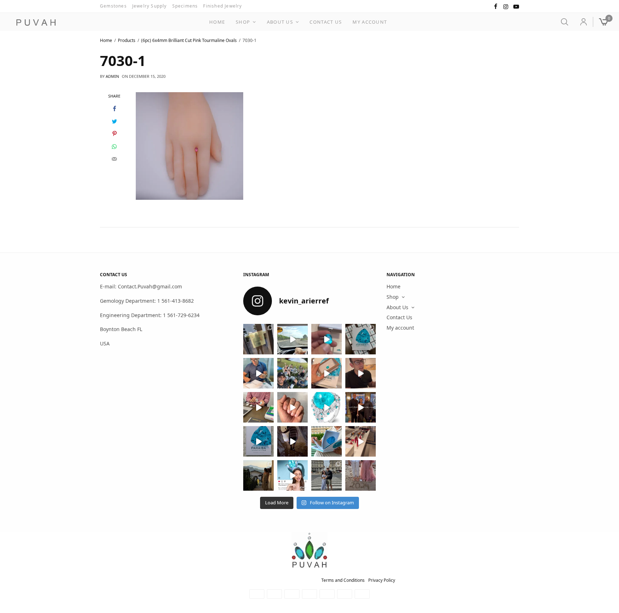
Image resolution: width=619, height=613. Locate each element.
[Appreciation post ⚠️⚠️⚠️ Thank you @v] (360, 373)
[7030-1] (189, 145)
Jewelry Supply (149, 6)
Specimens (185, 6)
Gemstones (113, 6)
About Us (280, 22)
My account (369, 22)
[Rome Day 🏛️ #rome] (326, 475)
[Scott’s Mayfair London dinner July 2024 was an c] (360, 407)
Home (217, 22)
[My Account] (580, 22)
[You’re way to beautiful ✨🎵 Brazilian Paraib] (292, 407)
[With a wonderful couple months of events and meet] (360, 339)
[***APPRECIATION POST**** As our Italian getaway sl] (258, 475)
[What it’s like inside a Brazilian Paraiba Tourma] (292, 441)
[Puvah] (36, 22)
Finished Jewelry (222, 6)
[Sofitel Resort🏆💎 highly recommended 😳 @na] (258, 339)
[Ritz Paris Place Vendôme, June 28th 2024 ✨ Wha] (258, 441)
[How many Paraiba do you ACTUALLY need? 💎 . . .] (326, 407)
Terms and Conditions (343, 580)
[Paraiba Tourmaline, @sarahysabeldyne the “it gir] (292, 475)
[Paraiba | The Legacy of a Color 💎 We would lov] (326, 441)
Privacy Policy (381, 580)
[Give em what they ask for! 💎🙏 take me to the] (326, 339)
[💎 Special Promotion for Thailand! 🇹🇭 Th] (258, 373)
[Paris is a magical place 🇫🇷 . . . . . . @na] (360, 441)
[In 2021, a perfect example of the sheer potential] (258, 407)
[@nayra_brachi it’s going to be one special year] (360, 475)
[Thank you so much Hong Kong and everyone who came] (326, 373)
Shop (243, 22)
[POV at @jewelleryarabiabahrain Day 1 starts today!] (292, 339)
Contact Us (326, 22)
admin (112, 76)
